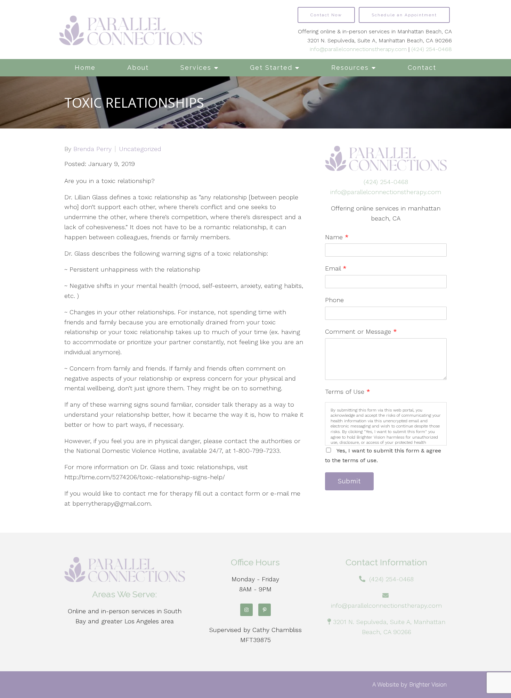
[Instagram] (246, 610)
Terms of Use (347, 391)
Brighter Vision (428, 684)
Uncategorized (140, 149)
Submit (349, 481)
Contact (422, 67)
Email (336, 268)
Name (337, 237)
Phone (334, 300)
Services (195, 67)
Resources (350, 67)
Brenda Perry (92, 149)
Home (85, 67)
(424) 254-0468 (431, 49)
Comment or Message (361, 331)
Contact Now (326, 15)
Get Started (271, 67)
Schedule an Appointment (404, 15)
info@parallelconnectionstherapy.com (358, 49)
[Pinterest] (264, 610)
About (138, 67)
